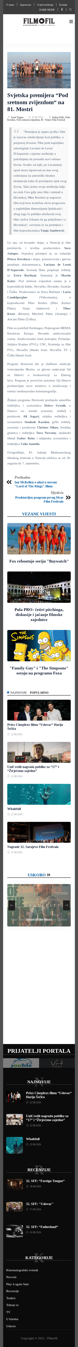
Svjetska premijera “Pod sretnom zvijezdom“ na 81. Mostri (37, 102)
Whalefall (14, 809)
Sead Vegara (17, 117)
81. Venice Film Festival (53, 119)
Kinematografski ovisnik (22, 1270)
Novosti (11, 1277)
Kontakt (63, 4)
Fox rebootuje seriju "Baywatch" (39, 561)
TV (8, 1312)
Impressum (25, 4)
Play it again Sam (17, 1284)
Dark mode (47, 9)
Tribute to (12, 1305)
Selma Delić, (58, 117)
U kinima (12, 1319)
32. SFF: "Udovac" (39, 1204)
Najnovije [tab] (18, 692)
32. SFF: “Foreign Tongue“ (45, 1181)
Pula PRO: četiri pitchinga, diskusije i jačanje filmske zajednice (39, 614)
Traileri (10, 1298)
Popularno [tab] (39, 692)
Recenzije (39, 1169)
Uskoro (37, 875)
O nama (10, 4)
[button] (71, 22)
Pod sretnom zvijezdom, (29, 119)
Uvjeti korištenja (45, 4)
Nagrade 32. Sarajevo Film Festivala (32, 847)
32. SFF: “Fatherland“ (42, 1227)
